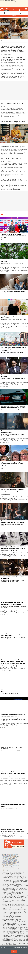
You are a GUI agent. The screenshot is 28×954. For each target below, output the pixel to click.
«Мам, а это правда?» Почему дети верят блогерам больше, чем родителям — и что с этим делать (13, 773)
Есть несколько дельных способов (9, 808)
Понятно (14, 951)
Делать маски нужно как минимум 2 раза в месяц (12, 831)
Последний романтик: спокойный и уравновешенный (13, 663)
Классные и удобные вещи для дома (9, 294)
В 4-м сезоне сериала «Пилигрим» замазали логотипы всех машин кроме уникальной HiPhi (14, 407)
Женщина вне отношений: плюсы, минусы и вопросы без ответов (13, 431)
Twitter (21, 850)
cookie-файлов (18, 948)
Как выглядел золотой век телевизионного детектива (13, 375)
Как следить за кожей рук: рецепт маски (12, 829)
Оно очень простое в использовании (9, 693)
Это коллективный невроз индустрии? (10, 409)
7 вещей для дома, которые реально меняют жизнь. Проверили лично (13, 292)
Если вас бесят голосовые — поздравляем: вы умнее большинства (13, 634)
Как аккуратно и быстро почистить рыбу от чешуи (12, 805)
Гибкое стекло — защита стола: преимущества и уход (13, 690)
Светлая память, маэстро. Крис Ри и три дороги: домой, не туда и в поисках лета (12, 660)
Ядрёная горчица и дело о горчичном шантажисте (11, 748)
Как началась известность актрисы (9, 550)
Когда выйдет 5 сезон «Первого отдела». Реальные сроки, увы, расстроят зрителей (12, 521)
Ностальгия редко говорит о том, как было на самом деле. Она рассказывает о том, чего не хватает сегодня (13, 349)
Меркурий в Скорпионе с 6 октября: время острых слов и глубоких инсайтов (13, 715)
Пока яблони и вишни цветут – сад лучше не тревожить (13, 260)
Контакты (8, 850)
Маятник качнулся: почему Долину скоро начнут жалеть (12, 577)
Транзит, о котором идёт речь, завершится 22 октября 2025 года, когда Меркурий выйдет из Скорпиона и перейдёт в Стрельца (13, 719)
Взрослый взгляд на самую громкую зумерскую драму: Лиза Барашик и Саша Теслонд (12, 463)
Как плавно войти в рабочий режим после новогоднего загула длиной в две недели (12, 490)
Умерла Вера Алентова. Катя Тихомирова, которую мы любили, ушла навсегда (12, 603)
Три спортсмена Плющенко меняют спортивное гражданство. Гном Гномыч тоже (13, 235)
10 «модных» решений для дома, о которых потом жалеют (13, 316)
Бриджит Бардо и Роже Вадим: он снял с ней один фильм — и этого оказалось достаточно (13, 547)
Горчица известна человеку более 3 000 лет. (11, 750)
